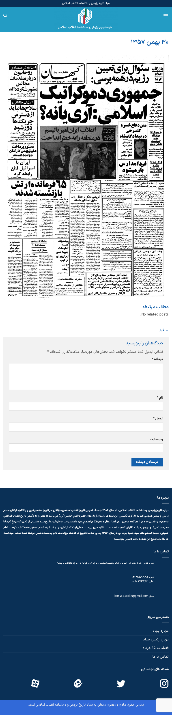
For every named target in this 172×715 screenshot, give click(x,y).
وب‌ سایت (156, 439)
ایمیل (158, 418)
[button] (166, 15)
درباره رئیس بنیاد (156, 639)
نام (160, 397)
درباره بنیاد (161, 630)
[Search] (5, 15)
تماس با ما (160, 656)
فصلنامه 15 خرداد (156, 648)
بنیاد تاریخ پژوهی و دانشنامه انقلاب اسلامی (64, 704)
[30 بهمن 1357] (86, 177)
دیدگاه (157, 359)
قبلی (163, 330)
